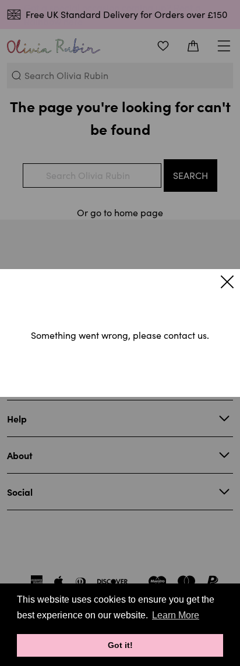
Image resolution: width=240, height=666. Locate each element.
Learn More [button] (175, 615)
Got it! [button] (120, 645)
